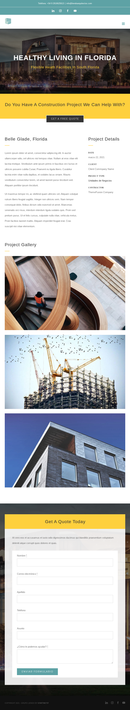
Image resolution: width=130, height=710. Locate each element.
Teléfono (21, 610)
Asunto (20, 628)
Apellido (21, 592)
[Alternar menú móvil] (123, 23)
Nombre (22, 555)
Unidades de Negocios (100, 180)
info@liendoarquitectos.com (79, 3)
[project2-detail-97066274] (65, 414)
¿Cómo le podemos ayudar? (32, 646)
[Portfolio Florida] (65, 61)
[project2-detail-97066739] (65, 257)
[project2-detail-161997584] (65, 336)
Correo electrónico (27, 573)
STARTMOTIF (43, 703)
